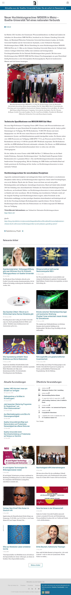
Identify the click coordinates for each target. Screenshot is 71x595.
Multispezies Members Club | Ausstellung (52, 390)
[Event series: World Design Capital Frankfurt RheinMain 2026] (63, 398)
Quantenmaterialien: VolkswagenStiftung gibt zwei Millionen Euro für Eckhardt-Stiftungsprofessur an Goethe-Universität (18, 271)
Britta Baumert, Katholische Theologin (50, 547)
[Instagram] (29, 588)
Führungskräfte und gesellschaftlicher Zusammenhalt (50, 358)
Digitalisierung (11, 231)
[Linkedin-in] (32, 588)
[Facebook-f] (35, 588)
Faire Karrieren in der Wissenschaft (49, 508)
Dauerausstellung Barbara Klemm (51, 395)
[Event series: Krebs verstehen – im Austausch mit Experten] (49, 405)
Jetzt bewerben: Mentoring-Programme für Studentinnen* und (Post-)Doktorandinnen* (17, 406)
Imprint (37, 592)
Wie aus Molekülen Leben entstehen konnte (17, 548)
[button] (35, 565)
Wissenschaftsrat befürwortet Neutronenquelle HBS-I (47, 270)
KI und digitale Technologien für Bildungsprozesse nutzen (15, 468)
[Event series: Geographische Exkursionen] (49, 410)
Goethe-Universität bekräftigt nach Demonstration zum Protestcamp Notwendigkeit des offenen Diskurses (17, 424)
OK (43, 592)
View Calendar (40, 421)
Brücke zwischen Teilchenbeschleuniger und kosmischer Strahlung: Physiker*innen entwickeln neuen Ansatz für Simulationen (51, 315)
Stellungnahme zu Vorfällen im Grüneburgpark (14, 397)
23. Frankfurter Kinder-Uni (49, 417)
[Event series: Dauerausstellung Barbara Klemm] (48, 393)
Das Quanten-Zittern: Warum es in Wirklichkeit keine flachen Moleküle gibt (18, 313)
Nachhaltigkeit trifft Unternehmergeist (50, 467)
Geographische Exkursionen (49, 412)
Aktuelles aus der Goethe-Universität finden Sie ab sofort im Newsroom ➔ (35, 8)
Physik (18, 231)
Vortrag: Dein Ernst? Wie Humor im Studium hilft (16, 509)
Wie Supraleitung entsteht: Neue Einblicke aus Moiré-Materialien (15, 358)
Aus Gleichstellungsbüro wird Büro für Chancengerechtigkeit (17, 415)
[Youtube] (38, 588)
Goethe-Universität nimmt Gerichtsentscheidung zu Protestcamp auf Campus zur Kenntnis (17, 434)
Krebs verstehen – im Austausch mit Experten (54, 407)
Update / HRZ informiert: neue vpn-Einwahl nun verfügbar (16, 389)
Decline (47, 592)
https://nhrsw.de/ (9, 213)
